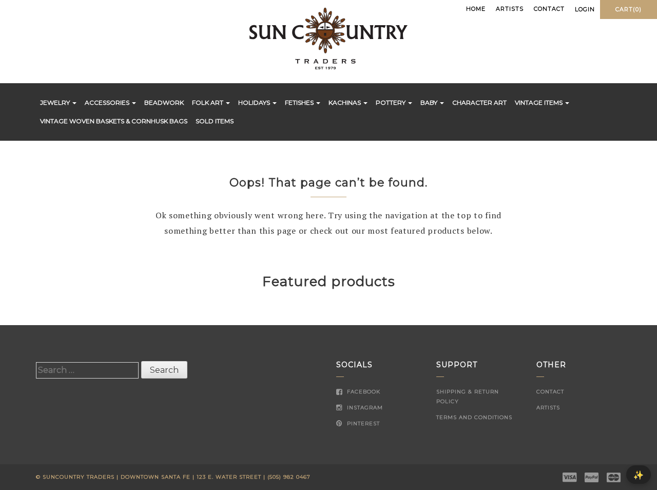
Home (476, 8)
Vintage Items (539, 102)
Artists (510, 8)
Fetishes (300, 102)
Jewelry (55, 102)
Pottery (391, 102)
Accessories (108, 102)
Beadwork (164, 102)
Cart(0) (628, 9)
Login (585, 9)
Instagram (364, 407)
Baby (429, 102)
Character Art (479, 102)
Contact (549, 8)
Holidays (255, 102)
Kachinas (345, 102)
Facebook (362, 391)
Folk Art (208, 102)
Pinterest (362, 423)
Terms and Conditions (474, 417)
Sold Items (215, 121)
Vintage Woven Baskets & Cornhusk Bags (113, 121)
